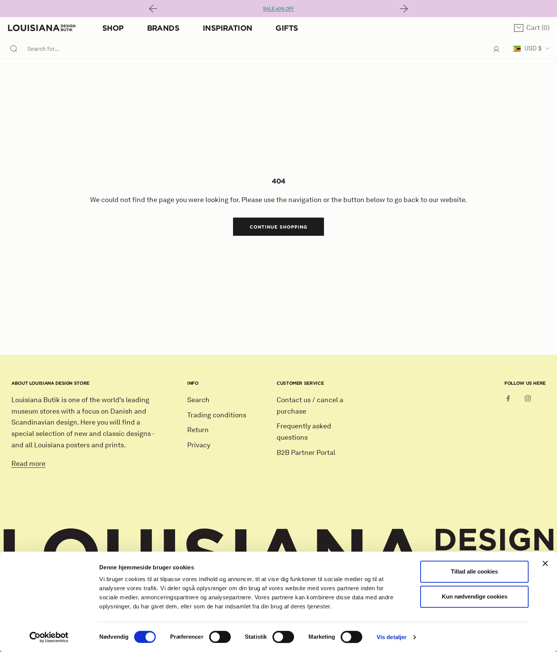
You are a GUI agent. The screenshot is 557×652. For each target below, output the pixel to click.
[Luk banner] (545, 563)
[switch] (220, 637)
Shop (113, 28)
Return (198, 430)
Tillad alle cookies (474, 571)
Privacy (198, 445)
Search (198, 400)
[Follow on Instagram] (528, 398)
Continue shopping (278, 227)
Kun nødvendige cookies (474, 596)
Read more (28, 463)
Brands (163, 28)
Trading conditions (216, 415)
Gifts (286, 28)
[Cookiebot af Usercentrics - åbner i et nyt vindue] (49, 637)
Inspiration (227, 28)
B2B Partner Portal (306, 452)
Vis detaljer (392, 637)
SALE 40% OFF (278, 8)
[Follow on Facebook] (508, 398)
